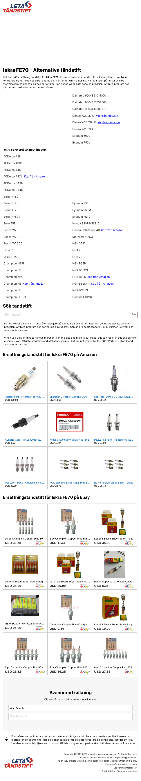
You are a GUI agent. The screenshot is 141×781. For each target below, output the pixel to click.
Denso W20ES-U (83, 115)
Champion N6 (12, 283)
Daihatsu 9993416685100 (89, 109)
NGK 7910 (78, 257)
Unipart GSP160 (82, 297)
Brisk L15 (9, 250)
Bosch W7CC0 (12, 243)
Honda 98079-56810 (85, 223)
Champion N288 (14, 263)
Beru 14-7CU (12, 210)
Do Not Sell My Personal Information (119, 771)
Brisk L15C (10, 257)
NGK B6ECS (80, 270)
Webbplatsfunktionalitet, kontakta (121, 764)
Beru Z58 (9, 223)
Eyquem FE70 (81, 216)
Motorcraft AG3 (82, 237)
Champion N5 (12, 270)
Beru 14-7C (11, 203)
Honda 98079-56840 (86, 230)
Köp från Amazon (35, 176)
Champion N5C (13, 277)
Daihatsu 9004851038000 (89, 102)
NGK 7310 (78, 250)
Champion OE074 (14, 297)
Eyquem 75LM (81, 210)
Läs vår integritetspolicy (125, 768)
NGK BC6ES (80, 290)
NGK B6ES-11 (81, 283)
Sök (134, 314)
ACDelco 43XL (13, 163)
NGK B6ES (79, 277)
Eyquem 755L (81, 203)
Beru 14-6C (11, 196)
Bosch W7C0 (11, 230)
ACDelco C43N (13, 183)
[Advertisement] (70, 39)
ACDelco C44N (13, 190)
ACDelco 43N (12, 156)
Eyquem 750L (81, 142)
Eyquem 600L (81, 135)
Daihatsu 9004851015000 (89, 95)
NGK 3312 (79, 243)
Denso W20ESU (82, 129)
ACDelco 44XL (13, 176)
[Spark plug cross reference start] (19, 763)
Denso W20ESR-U (84, 122)
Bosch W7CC (12, 237)
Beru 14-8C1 (11, 216)
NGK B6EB (79, 263)
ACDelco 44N (12, 170)
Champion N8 (12, 290)
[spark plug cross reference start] (17, 11)
